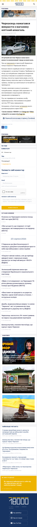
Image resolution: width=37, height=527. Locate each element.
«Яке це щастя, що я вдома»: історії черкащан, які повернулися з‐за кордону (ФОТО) (18, 228)
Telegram (25, 112)
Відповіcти (7, 164)
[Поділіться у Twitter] (6, 127)
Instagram (21, 114)
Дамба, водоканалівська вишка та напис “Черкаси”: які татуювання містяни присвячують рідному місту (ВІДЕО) (18, 306)
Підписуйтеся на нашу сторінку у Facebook (20, 118)
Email (3, 180)
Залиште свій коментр (9, 196)
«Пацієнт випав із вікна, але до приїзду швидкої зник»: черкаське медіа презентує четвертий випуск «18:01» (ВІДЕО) (17, 259)
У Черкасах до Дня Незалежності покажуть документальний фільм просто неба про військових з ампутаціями (18, 246)
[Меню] (2, 4)
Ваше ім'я (5, 173)
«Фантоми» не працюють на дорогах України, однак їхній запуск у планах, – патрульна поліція (17, 295)
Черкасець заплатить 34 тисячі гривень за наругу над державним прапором (18, 316)
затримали (23, 106)
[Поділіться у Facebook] (3, 127)
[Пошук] (34, 4)
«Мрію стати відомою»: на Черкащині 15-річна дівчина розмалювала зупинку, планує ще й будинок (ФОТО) (18, 283)
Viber (32, 112)
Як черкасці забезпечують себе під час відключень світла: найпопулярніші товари (17, 483)
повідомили (11, 63)
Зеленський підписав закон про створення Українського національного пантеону (18, 272)
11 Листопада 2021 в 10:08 (8, 158)
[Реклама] (18, 13)
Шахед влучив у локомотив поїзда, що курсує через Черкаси (17, 326)
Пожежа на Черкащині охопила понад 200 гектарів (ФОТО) (17, 218)
